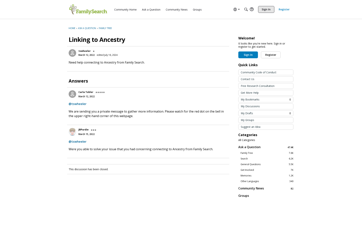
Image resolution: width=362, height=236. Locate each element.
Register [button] (270, 55)
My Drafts (266, 113)
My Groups (247, 120)
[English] (88, 9)
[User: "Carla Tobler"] (72, 94)
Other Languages (267, 181)
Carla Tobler (85, 92)
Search (267, 158)
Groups (243, 196)
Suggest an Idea (250, 127)
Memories (267, 175)
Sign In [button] (248, 55)
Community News (265, 188)
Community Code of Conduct (258, 72)
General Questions (267, 164)
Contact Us (247, 79)
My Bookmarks (266, 99)
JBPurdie (83, 129)
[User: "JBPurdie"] (72, 132)
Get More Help (250, 92)
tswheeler (84, 51)
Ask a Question (265, 147)
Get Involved (267, 170)
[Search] (246, 9)
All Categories (246, 140)
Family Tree (267, 153)
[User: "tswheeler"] (72, 53)
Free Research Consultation (258, 86)
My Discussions (250, 106)
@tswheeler (78, 104)
